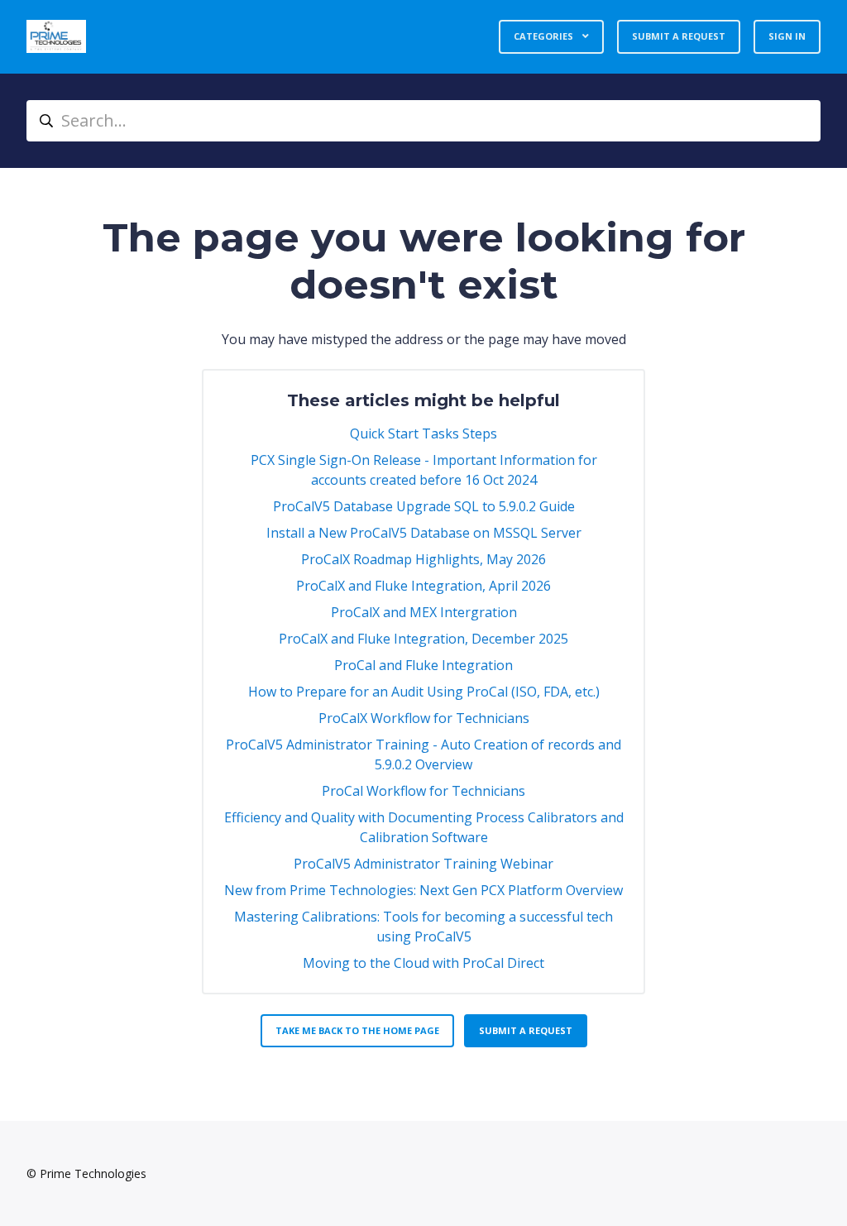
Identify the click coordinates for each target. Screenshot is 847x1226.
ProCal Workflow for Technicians (423, 791)
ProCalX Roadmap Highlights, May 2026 (423, 559)
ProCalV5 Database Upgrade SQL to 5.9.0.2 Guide (424, 506)
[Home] (56, 36)
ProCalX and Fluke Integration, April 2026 (423, 586)
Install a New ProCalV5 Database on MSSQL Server (423, 533)
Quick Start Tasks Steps (423, 433)
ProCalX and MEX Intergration (424, 612)
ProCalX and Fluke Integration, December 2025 (423, 639)
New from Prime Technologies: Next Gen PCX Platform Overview (423, 890)
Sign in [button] (787, 36)
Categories (545, 36)
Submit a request (678, 36)
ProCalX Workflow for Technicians (423, 718)
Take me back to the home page (357, 1030)
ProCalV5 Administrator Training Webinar (423, 864)
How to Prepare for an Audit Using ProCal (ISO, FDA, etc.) (424, 691)
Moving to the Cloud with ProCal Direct (423, 963)
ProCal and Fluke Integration (423, 665)
